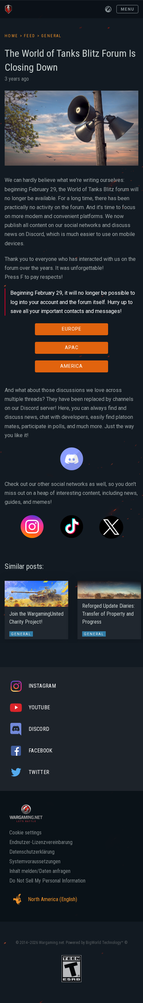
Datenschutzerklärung (32, 852)
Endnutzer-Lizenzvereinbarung (40, 842)
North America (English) (52, 899)
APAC (71, 347)
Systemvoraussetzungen (35, 861)
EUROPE (71, 329)
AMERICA (71, 366)
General (51, 36)
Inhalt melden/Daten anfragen (40, 871)
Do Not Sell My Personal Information (47, 881)
